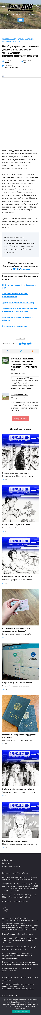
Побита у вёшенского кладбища (18, 789)
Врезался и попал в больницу (17, 577)
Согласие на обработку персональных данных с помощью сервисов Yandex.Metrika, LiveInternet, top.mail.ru (18, 986)
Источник (20, 338)
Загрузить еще (20, 419)
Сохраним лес (19, 394)
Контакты (6, 863)
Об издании (7, 860)
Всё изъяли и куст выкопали (16, 525)
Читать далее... (25, 388)
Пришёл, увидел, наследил (15, 473)
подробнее (16, 1002)
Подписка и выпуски (11, 866)
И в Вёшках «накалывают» (15, 841)
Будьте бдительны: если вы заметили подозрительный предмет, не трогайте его (24, 364)
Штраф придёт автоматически (17, 683)
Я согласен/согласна (21, 1012)
